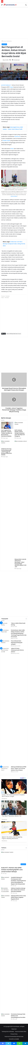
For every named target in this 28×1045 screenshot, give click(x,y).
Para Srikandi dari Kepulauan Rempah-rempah (17, 642)
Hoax (12, 148)
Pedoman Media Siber (20, 1031)
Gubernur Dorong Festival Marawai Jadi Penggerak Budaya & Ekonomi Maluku (6, 452)
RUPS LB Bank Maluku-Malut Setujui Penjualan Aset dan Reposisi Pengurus (20, 433)
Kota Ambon (14, 196)
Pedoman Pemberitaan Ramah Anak (14, 1036)
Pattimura (17, 136)
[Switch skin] (26, 5)
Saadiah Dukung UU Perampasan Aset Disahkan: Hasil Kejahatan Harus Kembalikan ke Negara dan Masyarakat (18, 881)
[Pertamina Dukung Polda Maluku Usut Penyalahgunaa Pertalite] (5, 1016)
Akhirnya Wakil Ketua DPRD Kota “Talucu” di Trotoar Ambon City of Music (18, 768)
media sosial (6, 140)
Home (4, 41)
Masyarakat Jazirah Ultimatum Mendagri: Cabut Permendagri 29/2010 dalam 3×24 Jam (20, 562)
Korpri (11, 87)
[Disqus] (14, 593)
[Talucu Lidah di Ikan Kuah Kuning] (5, 625)
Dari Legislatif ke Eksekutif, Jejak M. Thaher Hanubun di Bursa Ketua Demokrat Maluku (6, 433)
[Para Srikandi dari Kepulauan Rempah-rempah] (5, 643)
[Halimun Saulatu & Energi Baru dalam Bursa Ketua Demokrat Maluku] (5, 890)
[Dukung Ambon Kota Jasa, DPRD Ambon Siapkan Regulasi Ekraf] (5, 953)
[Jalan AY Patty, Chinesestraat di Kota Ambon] (5, 706)
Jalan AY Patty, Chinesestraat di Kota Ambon (17, 650)
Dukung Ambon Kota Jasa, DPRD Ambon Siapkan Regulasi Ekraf (18, 897)
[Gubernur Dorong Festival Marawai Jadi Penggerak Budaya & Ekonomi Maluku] (7, 443)
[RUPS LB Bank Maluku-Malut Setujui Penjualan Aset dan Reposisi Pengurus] (21, 425)
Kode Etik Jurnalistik (14, 1039)
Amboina (9, 41)
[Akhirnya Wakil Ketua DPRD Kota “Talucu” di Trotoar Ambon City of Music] (5, 769)
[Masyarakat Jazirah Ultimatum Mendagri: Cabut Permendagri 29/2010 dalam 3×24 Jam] (21, 499)
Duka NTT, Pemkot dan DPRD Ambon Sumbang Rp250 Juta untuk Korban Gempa (12, 870)
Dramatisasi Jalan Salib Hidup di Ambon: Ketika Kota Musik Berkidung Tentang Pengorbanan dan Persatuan (18, 633)
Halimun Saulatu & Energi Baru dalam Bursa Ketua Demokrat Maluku (18, 889)
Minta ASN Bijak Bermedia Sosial (14, 333)
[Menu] (2, 5)
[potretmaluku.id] (10, 5)
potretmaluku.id (5, 85)
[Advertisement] (14, 22)
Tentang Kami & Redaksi (8, 1031)
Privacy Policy (14, 1034)
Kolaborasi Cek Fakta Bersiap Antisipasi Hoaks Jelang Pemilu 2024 (14, 244)
